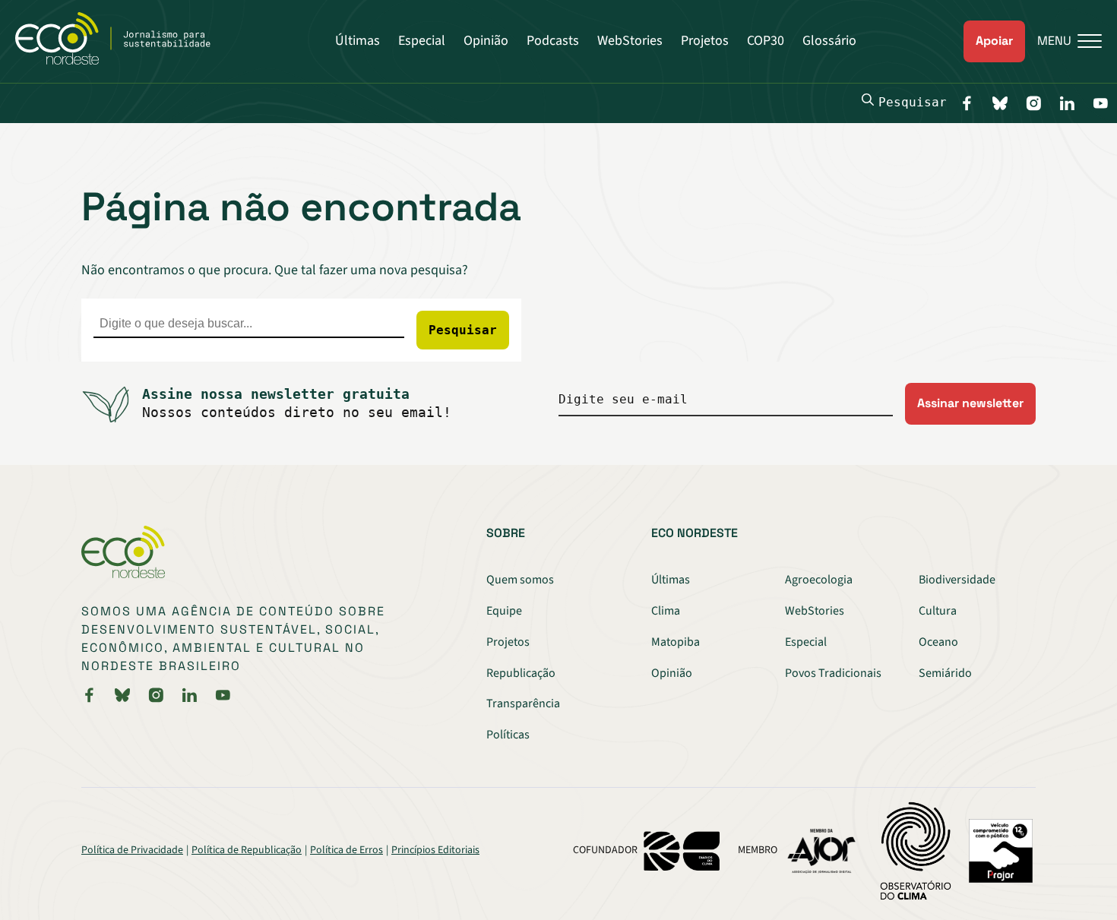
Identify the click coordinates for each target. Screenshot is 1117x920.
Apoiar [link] (994, 41)
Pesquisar (912, 102)
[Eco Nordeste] (121, 60)
